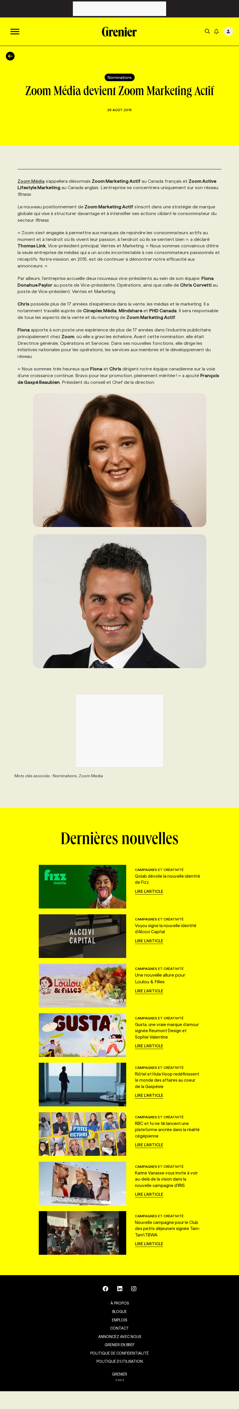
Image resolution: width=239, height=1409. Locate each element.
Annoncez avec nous (119, 1337)
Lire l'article (149, 891)
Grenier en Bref (120, 1345)
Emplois (119, 1320)
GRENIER (119, 1374)
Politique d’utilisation (119, 1361)
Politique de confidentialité (119, 1353)
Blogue (119, 1311)
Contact (119, 1328)
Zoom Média (31, 181)
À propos (119, 1303)
